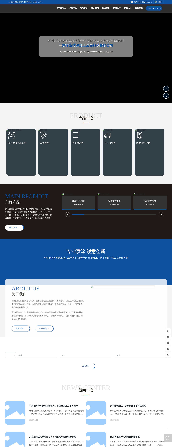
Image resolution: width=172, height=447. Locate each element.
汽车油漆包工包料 (17, 143)
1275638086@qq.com (143, 2)
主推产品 (12, 202)
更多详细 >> (86, 204)
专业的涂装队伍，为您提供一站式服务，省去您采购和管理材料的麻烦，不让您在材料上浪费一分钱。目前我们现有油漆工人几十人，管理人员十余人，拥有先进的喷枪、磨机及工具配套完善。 (47, 305)
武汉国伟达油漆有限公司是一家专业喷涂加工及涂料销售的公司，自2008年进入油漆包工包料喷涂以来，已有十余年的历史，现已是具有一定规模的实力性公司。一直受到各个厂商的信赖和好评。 (48, 293)
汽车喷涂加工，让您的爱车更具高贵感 (128, 405)
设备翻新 (44, 143)
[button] (166, 89)
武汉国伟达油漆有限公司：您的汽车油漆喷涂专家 (52, 436)
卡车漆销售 (110, 143)
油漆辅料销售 (143, 143)
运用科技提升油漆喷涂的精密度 (125, 436)
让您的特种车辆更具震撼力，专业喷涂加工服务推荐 (53, 405)
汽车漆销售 (78, 143)
